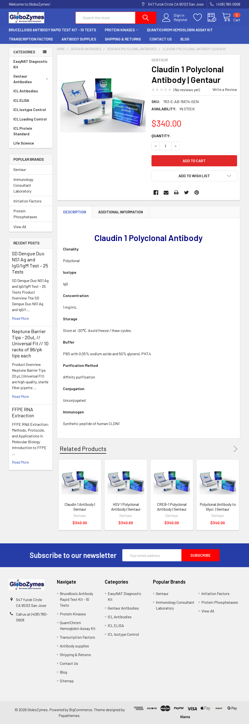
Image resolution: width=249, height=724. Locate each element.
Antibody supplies (79, 39)
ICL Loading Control (30, 119)
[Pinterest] (196, 192)
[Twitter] (186, 192)
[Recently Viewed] (215, 17)
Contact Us (161, 39)
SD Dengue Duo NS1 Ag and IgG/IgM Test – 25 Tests (30, 262)
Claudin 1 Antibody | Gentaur (80, 506)
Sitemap (67, 680)
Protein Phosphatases (25, 214)
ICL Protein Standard (22, 131)
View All (19, 226)
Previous (225, 449)
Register (180, 19)
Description (74, 212)
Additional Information (120, 212)
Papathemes (69, 715)
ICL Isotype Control (29, 109)
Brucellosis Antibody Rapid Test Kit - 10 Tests (52, 30)
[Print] (176, 192)
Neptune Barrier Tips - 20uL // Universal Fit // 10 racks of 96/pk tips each (30, 343)
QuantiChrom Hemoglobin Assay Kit (180, 30)
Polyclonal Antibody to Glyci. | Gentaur (218, 506)
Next (234, 449)
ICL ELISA (21, 100)
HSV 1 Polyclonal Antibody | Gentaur (126, 506)
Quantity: (161, 135)
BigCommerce (80, 709)
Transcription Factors (31, 39)
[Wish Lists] (200, 17)
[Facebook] (155, 192)
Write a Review (225, 89)
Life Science (23, 143)
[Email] (166, 192)
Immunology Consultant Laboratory (23, 185)
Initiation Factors (27, 201)
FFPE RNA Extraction (23, 412)
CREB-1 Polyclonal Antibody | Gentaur (172, 506)
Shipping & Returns (123, 39)
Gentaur (19, 169)
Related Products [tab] (83, 448)
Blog (184, 39)
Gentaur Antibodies (22, 79)
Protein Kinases (120, 30)
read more (20, 318)
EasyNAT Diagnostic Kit (30, 64)
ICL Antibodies (25, 91)
